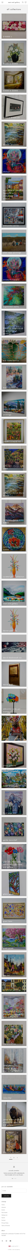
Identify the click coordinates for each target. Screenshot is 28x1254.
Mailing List (4, 1215)
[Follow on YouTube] (10, 1241)
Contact (3, 1220)
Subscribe (6, 1196)
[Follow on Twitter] (2, 1241)
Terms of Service (6, 1225)
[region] (14, 1171)
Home (3, 1204)
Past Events (4, 1212)
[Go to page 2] (17, 1157)
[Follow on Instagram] (6, 1241)
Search (3, 1217)
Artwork (4, 1207)
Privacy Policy (5, 1223)
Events (3, 1210)
